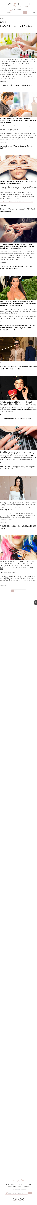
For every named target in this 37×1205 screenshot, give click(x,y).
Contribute (28, 1184)
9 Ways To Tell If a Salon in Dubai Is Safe (16, 85)
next (19, 591)
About (7, 1184)
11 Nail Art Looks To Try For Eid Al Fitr (15, 418)
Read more (3, 81)
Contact (20, 1184)
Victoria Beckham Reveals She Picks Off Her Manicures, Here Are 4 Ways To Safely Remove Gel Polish (18, 327)
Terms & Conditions (23, 1186)
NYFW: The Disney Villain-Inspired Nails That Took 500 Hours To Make (18, 368)
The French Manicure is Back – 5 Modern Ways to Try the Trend (16, 267)
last (24, 591)
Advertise (14, 1184)
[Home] (18, 4)
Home (2, 18)
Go (25, 12)
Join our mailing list (17, 9)
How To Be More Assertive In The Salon (16, 26)
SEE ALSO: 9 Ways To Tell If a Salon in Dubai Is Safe (16, 202)
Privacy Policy (12, 1186)
